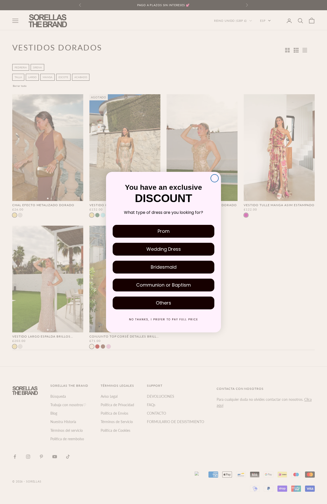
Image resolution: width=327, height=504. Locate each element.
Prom (164, 231)
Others (163, 303)
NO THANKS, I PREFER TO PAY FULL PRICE (163, 319)
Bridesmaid (164, 267)
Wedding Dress (163, 249)
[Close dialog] (214, 178)
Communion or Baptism (163, 285)
